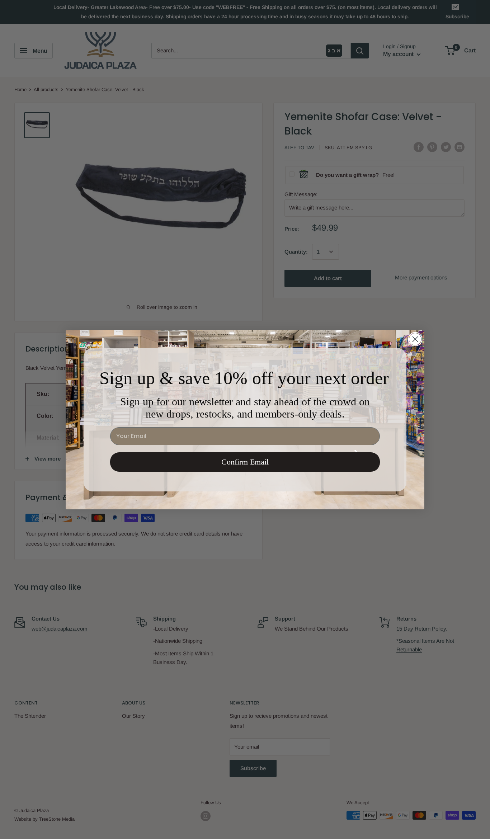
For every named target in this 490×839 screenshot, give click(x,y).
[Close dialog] (415, 339)
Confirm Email (245, 461)
